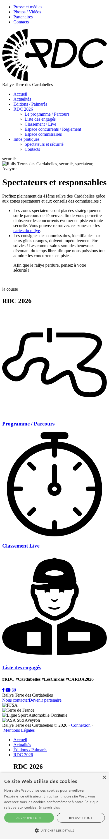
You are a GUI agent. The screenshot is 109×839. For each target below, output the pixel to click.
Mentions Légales (19, 730)
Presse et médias (27, 6)
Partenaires (23, 16)
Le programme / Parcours (47, 114)
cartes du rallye (26, 230)
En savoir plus (49, 807)
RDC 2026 (23, 109)
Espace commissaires (43, 134)
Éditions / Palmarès (30, 104)
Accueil (20, 94)
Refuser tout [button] (80, 818)
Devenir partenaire (45, 700)
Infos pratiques (26, 139)
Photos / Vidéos (27, 11)
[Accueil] (54, 79)
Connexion (81, 725)
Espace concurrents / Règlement (53, 129)
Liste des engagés (40, 119)
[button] (54, 830)
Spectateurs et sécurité (44, 144)
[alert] (54, 806)
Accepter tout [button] (29, 818)
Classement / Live (40, 124)
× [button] (104, 777)
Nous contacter (15, 700)
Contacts (21, 22)
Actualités (22, 99)
